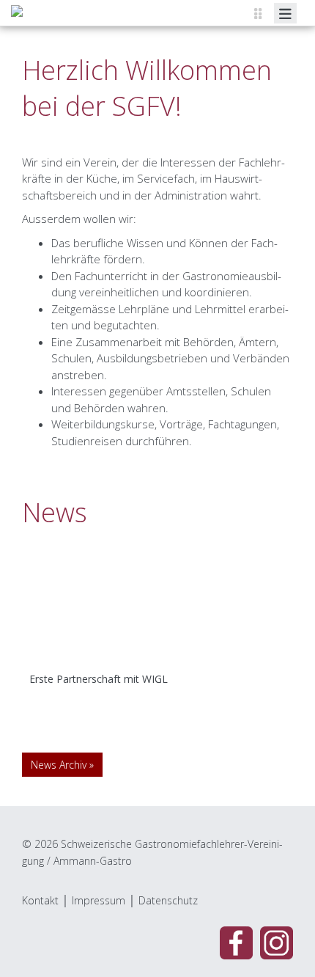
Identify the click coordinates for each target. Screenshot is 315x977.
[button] (42, 623)
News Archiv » (62, 765)
